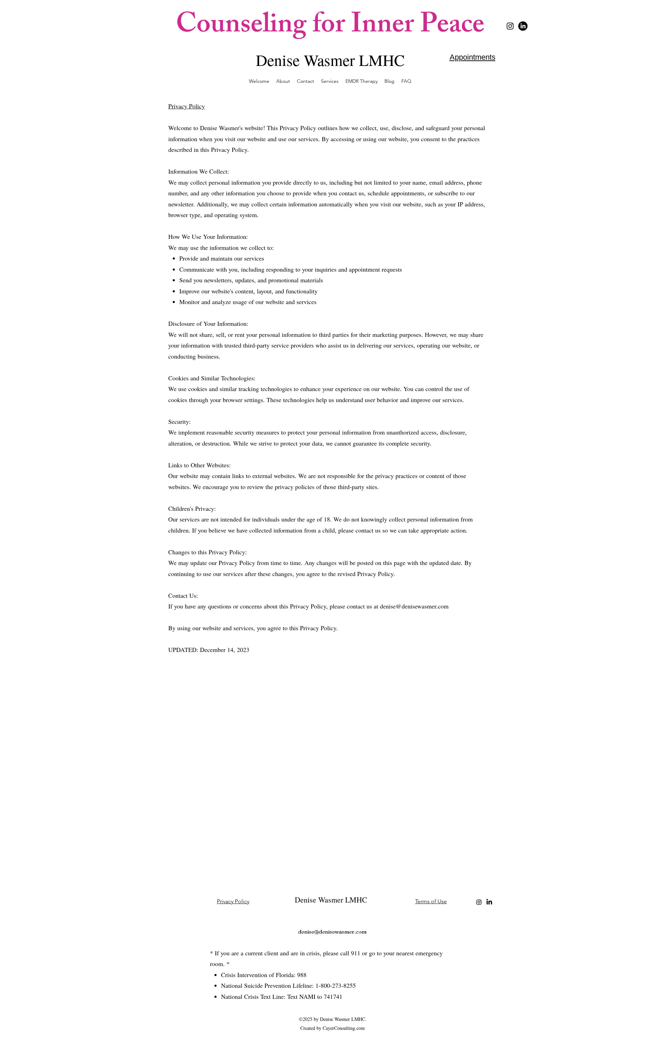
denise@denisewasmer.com (414, 606)
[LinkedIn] (523, 26)
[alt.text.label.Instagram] (510, 26)
